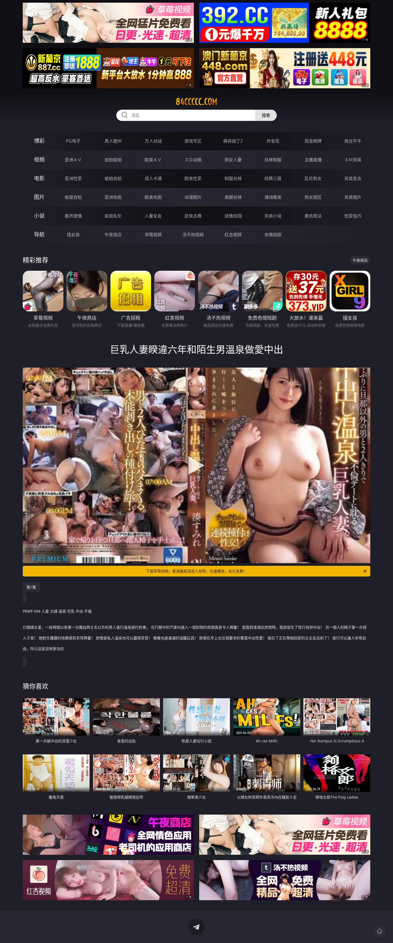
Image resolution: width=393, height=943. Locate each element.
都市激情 (73, 216)
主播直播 (313, 160)
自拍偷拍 (113, 160)
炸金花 (273, 141)
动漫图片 (193, 197)
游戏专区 (193, 141)
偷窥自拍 (73, 197)
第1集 (31, 587)
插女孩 (73, 235)
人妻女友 (153, 216)
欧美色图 (153, 197)
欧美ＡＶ (153, 160)
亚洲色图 (113, 197)
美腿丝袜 (233, 197)
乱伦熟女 (313, 178)
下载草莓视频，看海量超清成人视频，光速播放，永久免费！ (196, 571)
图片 (39, 197)
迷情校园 (233, 216)
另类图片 (352, 197)
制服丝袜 (233, 178)
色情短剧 (273, 235)
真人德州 (113, 141)
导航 (39, 234)
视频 (39, 159)
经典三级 (273, 178)
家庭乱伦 (113, 216)
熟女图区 (313, 197)
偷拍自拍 (113, 178)
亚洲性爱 (73, 178)
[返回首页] (379, 931)
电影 (39, 178)
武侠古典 (193, 216)
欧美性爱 (193, 178)
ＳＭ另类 (352, 160)
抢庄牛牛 (352, 141)
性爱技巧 (352, 216)
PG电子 (73, 141)
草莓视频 (153, 235)
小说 (39, 215)
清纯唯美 (273, 197)
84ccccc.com (196, 101)
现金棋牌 (313, 141)
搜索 (266, 115)
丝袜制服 (273, 160)
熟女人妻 (233, 160)
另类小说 (273, 216)
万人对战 (153, 141)
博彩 (39, 140)
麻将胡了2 (233, 141)
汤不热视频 (193, 235)
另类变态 (352, 178)
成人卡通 (153, 178)
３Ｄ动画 (193, 160)
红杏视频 (233, 235)
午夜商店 (113, 235)
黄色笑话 (313, 216)
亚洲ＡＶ (73, 160)
